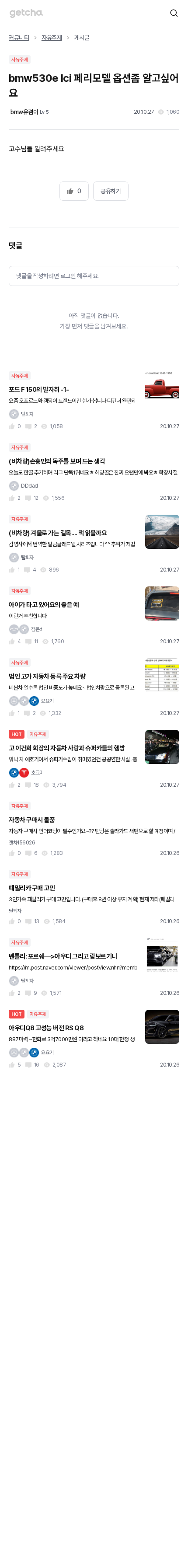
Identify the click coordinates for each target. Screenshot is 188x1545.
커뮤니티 (19, 37)
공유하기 (111, 191)
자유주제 (52, 37)
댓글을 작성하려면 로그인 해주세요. (57, 275)
